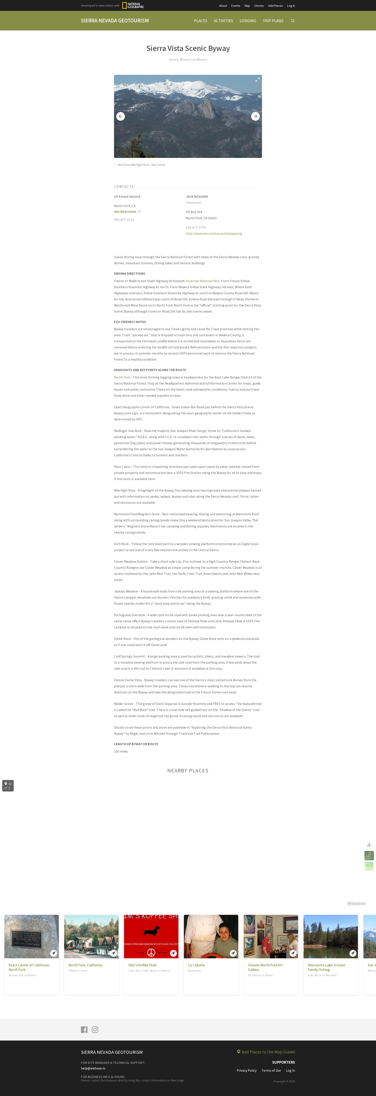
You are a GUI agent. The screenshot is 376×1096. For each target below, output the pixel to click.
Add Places (275, 5)
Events (235, 5)
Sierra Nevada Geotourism (115, 20)
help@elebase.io (93, 1068)
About (223, 5)
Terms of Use (271, 1070)
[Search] (293, 20)
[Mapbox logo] (356, 903)
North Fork (122, 377)
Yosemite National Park (203, 281)
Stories (259, 5)
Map (247, 5)
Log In (291, 5)
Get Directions (125, 211)
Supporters (283, 1062)
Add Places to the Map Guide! (268, 1052)
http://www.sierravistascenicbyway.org (214, 233)
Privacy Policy (247, 1070)
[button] (120, 116)
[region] (188, 843)
